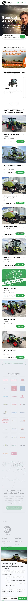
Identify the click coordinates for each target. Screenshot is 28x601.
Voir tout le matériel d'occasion (14, 363)
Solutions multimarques (7, 546)
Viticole (6, 89)
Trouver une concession (14, 508)
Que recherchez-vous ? (9, 35)
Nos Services (18, 541)
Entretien (17, 544)
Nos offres (18, 538)
